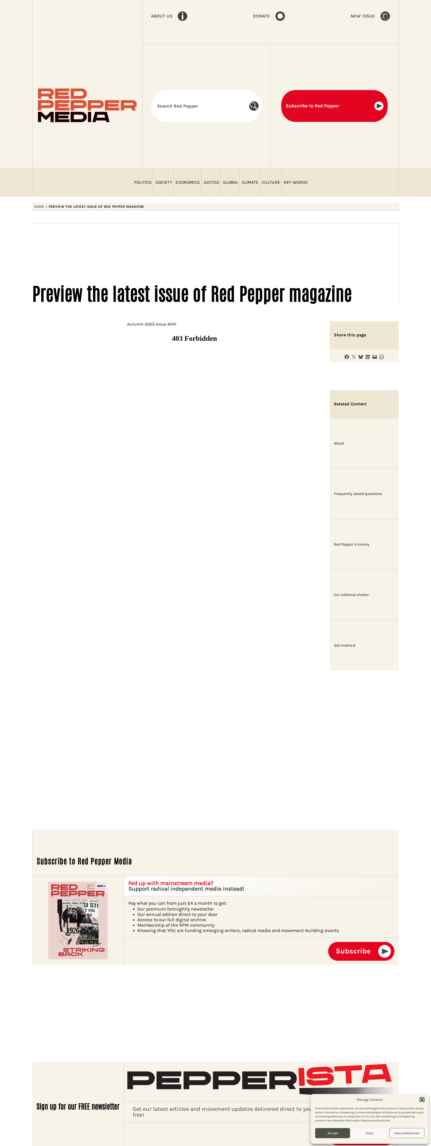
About (339, 443)
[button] (422, 1099)
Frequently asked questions (358, 494)
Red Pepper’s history (351, 544)
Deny (370, 1133)
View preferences (407, 1133)
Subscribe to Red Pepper (312, 105)
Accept (333, 1133)
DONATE (261, 16)
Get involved (344, 645)
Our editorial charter (351, 595)
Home (39, 207)
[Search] (255, 106)
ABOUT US (161, 16)
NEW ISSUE (363, 16)
